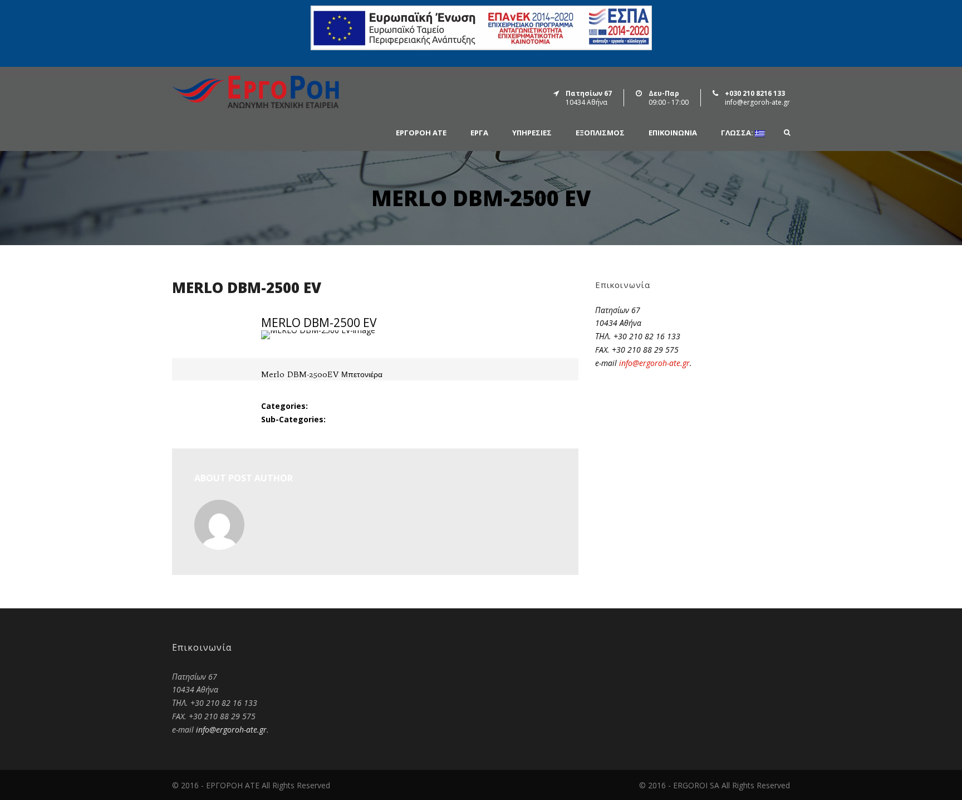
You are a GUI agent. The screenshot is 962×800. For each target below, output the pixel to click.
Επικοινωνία (673, 132)
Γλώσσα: (738, 133)
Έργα (479, 132)
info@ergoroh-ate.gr (654, 363)
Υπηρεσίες (532, 132)
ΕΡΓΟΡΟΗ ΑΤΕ (421, 132)
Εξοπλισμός (600, 132)
